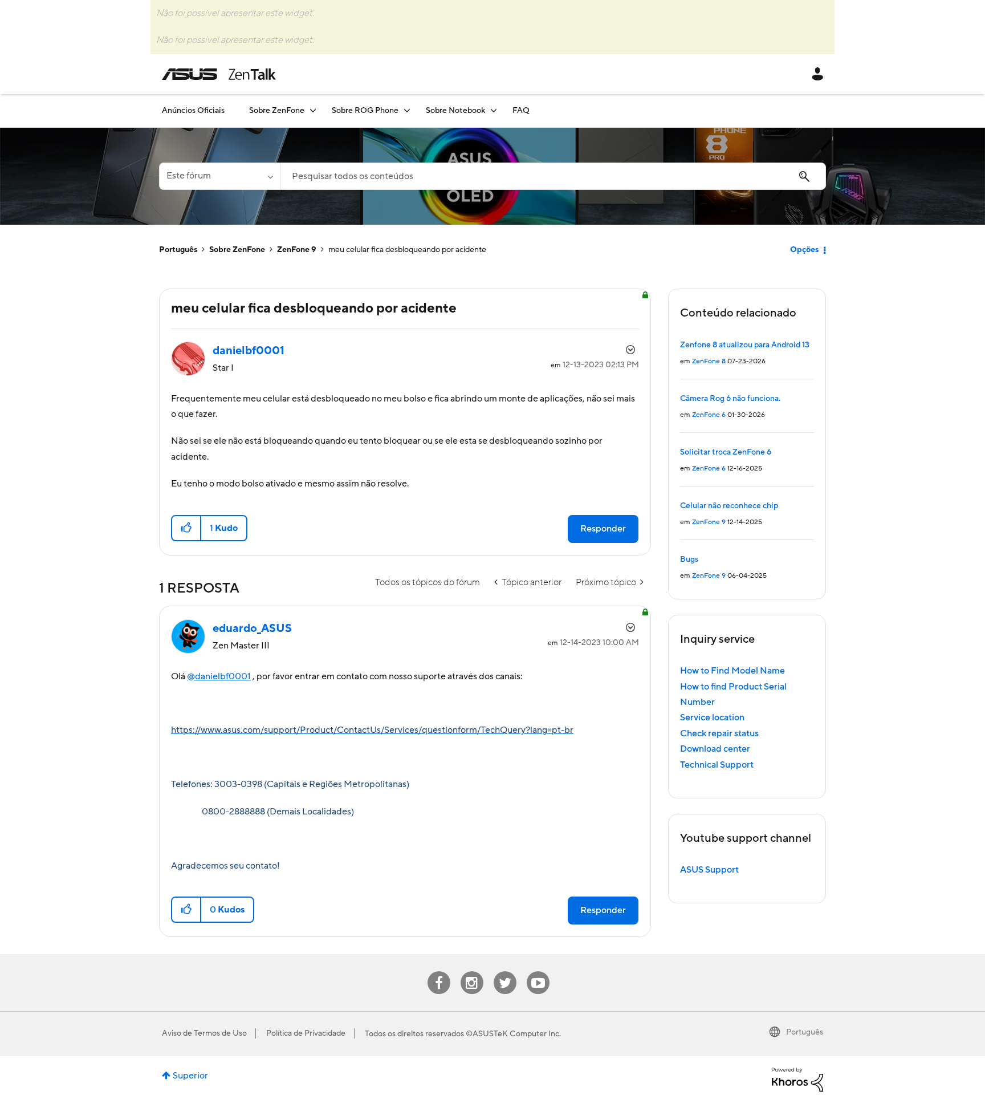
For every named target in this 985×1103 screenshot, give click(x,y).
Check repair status (719, 733)
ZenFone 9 (296, 250)
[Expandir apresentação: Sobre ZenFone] (313, 110)
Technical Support (717, 765)
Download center (715, 749)
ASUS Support (709, 869)
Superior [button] (190, 1075)
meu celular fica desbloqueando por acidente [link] (407, 250)
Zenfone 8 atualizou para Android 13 (744, 345)
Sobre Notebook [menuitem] (455, 111)
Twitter (505, 971)
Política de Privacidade (305, 1033)
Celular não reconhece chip (729, 506)
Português (178, 250)
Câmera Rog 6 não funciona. (730, 399)
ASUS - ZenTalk (219, 74)
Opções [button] (804, 250)
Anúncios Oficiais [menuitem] (193, 111)
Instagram (471, 971)
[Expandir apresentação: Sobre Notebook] (493, 110)
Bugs (689, 559)
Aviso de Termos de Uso (204, 1033)
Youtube (538, 971)
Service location (712, 717)
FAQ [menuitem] (521, 111)
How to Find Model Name (732, 670)
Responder (603, 528)
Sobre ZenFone (237, 250)
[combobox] (553, 176)
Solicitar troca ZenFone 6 (725, 452)
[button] (186, 528)
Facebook (439, 971)
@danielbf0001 (219, 676)
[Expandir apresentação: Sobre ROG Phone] (407, 110)
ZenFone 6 (709, 415)
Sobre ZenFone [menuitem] (276, 111)
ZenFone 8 (709, 361)
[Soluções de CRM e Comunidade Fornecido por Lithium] (797, 1079)
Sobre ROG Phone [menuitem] (365, 111)
